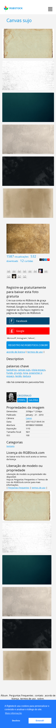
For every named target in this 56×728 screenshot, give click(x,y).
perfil (22, 400)
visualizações (22, 256)
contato (39, 695)
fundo (9, 373)
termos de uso (39, 487)
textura (27, 376)
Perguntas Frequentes (18, 487)
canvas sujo (24, 369)
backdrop (11, 369)
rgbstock (16, 8)
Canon (29, 418)
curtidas (28, 261)
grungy (18, 373)
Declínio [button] (16, 720)
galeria (33, 400)
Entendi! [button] (40, 720)
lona (25, 373)
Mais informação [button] (13, 713)
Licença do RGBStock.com (25, 452)
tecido (18, 376)
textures (10, 446)
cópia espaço (38, 369)
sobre (40, 698)
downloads (12, 261)
